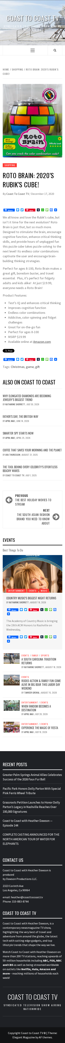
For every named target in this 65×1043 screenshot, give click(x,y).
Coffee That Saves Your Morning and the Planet (32, 450)
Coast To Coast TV (17, 194)
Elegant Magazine (23, 1037)
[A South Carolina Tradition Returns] (12, 658)
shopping (10, 165)
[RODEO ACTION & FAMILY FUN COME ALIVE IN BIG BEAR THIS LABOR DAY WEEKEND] (12, 680)
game (30, 367)
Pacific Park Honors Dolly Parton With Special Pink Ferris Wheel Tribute (32, 791)
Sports (45, 655)
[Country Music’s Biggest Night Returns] (32, 574)
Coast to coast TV (32, 18)
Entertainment (16, 590)
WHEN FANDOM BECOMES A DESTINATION (36, 708)
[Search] (55, 50)
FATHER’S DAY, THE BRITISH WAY (20, 416)
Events (32, 590)
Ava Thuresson (13, 454)
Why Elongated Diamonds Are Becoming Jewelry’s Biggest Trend (27, 398)
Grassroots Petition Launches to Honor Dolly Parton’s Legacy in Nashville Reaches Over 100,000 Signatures (31, 807)
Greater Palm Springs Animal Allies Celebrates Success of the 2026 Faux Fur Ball (32, 777)
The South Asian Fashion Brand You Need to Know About (33, 516)
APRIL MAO (10, 420)
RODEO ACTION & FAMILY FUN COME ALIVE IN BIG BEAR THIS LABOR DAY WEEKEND (41, 684)
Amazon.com (42, 342)
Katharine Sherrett (15, 404)
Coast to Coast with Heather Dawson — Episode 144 (28, 823)
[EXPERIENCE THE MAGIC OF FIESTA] (12, 727)
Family (35, 655)
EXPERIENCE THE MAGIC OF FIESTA (39, 728)
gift (37, 367)
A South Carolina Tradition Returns (38, 661)
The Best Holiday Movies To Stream (33, 500)
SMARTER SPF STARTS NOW (18, 433)
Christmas (18, 367)
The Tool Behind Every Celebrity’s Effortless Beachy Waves (30, 469)
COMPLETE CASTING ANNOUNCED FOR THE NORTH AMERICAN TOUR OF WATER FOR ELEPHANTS (31, 839)
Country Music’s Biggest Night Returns (31, 598)
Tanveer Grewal (32, 692)
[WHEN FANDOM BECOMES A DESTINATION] (12, 705)
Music (44, 590)
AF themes (45, 1037)
